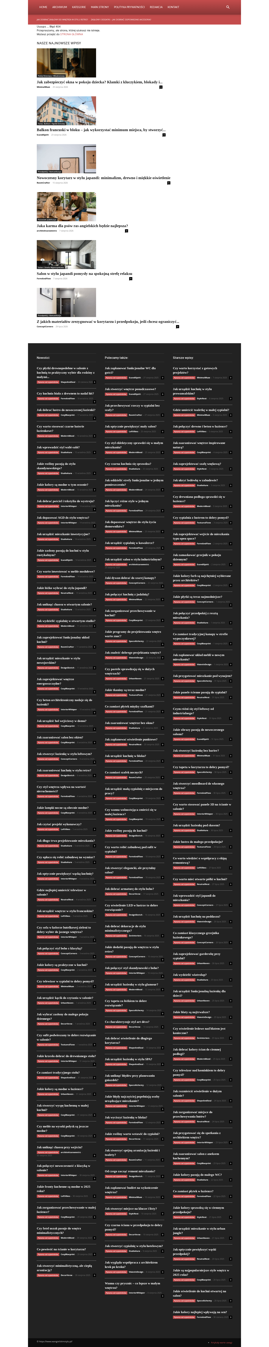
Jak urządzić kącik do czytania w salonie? (65, 998)
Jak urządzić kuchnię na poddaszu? (197, 916)
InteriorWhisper (69, 506)
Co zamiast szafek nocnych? (124, 772)
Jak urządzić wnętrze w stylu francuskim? (65, 911)
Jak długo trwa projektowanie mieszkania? (66, 840)
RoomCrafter (43, 182)
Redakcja (156, 7)
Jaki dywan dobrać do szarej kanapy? (130, 578)
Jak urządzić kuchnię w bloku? (125, 756)
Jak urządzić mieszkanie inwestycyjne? (63, 534)
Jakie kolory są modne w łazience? (60, 1089)
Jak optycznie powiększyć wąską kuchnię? (65, 873)
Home (43, 7)
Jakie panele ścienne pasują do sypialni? (200, 692)
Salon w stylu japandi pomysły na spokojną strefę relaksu (84, 273)
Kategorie (79, 7)
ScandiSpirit (43, 134)
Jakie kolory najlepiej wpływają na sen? (200, 1312)
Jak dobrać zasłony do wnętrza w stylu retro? (62, 19)
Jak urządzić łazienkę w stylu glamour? (131, 984)
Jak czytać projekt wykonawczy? (59, 824)
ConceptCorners (45, 326)
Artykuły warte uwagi (221, 1342)
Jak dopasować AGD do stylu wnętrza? (63, 517)
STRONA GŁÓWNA (71, 34)
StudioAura (66, 452)
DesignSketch (67, 667)
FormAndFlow (44, 278)
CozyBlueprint (68, 415)
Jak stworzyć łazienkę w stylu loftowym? (64, 754)
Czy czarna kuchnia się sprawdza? (128, 464)
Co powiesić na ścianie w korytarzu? (61, 1249)
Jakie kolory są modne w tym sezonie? (62, 484)
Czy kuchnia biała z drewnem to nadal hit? (65, 393)
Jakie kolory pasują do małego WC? (197, 1174)
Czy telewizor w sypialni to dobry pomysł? (65, 981)
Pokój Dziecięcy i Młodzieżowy (51, 76)
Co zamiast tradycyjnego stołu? (58, 1072)
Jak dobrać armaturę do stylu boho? (129, 889)
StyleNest (134, 1213)
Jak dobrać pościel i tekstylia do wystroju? (66, 501)
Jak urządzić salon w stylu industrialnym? (133, 559)
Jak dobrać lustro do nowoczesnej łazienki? (66, 410)
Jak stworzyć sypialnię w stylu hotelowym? (134, 1246)
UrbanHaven (67, 1002)
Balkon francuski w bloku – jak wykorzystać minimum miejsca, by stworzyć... (101, 130)
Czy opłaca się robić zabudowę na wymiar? (66, 857)
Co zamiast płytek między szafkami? (129, 706)
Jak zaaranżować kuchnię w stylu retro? (64, 770)
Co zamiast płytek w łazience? (193, 1191)
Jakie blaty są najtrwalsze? (191, 1012)
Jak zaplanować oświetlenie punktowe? (131, 739)
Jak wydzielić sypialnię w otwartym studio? (66, 621)
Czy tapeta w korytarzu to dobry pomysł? (201, 767)
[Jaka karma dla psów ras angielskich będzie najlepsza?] (82, 206)
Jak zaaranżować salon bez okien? (60, 737)
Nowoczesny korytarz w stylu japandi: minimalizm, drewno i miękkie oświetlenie (103, 178)
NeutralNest (67, 593)
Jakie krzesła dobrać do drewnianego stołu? (66, 1056)
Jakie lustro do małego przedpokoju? (198, 842)
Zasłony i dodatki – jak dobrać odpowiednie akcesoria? (121, 19)
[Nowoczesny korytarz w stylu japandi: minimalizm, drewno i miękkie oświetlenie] (103, 158)
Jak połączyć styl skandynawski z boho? (132, 968)
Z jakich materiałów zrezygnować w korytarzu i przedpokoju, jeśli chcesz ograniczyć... (108, 321)
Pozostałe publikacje (47, 219)
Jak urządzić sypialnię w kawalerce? (129, 543)
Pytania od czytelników (48, 382)
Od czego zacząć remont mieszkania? (130, 1171)
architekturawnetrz (47, 230)
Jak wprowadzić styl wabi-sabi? (58, 447)
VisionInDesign (136, 657)
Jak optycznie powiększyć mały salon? (131, 426)
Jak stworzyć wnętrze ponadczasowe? (130, 389)
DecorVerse (66, 1023)
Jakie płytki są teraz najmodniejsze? (197, 597)
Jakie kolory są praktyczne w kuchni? (62, 965)
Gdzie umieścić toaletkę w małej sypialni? (201, 410)
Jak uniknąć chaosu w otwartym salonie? (64, 604)
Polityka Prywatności (129, 7)
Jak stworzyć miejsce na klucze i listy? (131, 1208)
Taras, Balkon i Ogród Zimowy (51, 123)
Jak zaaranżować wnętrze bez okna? (129, 723)
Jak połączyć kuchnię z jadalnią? (127, 594)
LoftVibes (65, 829)
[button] (227, 7)
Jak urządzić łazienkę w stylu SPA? (128, 1059)
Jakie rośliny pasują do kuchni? (126, 830)
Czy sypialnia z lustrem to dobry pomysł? (201, 517)
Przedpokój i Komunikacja (49, 171)
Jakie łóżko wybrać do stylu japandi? (62, 588)
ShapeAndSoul (68, 382)
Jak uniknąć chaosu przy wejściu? (60, 1147)
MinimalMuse (43, 87)
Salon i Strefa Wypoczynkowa (51, 267)
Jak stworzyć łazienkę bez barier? (196, 750)
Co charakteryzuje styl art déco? (127, 1022)
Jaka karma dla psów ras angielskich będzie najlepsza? (82, 226)
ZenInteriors (135, 935)
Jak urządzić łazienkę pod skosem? (196, 825)
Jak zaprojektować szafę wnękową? (197, 464)
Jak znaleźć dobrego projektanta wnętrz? (133, 652)
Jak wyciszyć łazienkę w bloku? (126, 1117)
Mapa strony (100, 7)
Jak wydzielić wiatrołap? (190, 975)
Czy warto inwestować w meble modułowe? (66, 571)
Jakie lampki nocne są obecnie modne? (63, 807)
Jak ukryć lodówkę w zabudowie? (195, 480)
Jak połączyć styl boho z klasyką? (59, 948)
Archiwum (59, 7)
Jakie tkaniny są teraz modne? (125, 690)
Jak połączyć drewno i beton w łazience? (200, 426)
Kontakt (173, 7)
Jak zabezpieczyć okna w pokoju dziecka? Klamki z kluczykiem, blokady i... (99, 82)
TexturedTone (68, 1044)
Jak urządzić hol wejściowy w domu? (62, 721)
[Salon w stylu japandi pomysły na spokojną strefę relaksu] (84, 254)
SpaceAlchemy (136, 641)
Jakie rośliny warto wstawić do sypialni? (132, 1134)
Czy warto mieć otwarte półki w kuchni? (200, 879)
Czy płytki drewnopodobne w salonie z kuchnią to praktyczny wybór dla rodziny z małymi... (66, 372)
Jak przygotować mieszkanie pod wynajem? (202, 676)
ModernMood (67, 435)
